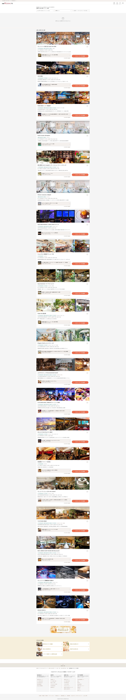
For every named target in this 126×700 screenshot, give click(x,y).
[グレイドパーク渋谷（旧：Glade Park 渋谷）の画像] (63, 38)
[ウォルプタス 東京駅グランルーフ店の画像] (63, 246)
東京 (59, 668)
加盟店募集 (68, 695)
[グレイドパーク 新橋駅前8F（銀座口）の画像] (63, 572)
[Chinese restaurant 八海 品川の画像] (63, 186)
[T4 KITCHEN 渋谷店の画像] (63, 513)
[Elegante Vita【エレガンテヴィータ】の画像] (63, 335)
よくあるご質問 (85, 695)
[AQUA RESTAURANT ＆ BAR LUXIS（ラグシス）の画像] (63, 216)
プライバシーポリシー (51, 695)
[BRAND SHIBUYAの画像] (63, 602)
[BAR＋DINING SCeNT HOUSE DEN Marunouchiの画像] (63, 542)
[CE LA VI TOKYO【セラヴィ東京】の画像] (63, 424)
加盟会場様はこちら (63, 695)
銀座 (67, 668)
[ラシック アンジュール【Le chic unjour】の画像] (63, 483)
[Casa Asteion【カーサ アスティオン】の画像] (63, 275)
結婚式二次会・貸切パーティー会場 (53, 668)
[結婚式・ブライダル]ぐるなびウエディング (42, 668)
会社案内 (40, 695)
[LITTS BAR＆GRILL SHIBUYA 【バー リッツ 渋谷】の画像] (63, 394)
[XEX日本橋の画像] (63, 68)
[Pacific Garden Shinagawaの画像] (63, 127)
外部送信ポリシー (57, 695)
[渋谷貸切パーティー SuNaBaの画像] (63, 453)
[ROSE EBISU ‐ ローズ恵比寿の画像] (63, 97)
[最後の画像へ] (88, 38)
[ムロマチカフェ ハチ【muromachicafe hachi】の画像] (63, 364)
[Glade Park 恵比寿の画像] (63, 305)
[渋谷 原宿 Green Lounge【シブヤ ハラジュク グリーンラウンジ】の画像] (63, 157)
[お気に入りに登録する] (87, 47)
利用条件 (46, 695)
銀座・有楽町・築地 (63, 668)
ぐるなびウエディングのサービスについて (76, 695)
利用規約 (43, 695)
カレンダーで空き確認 (81, 56)
